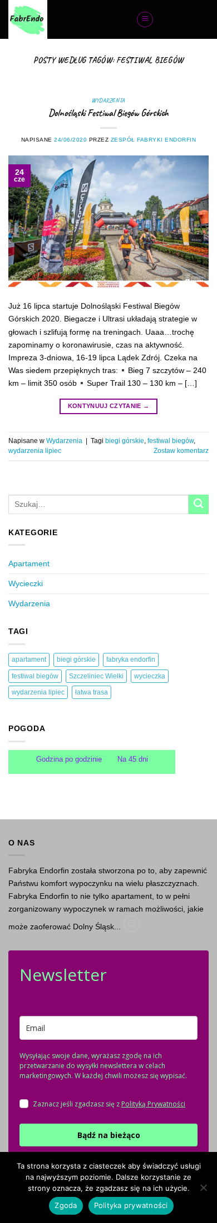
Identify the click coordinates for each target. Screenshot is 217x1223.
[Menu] (145, 20)
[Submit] (199, 505)
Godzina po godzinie (70, 759)
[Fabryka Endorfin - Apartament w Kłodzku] (64, 19)
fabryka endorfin (130, 659)
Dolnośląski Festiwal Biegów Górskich (108, 113)
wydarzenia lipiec (34, 450)
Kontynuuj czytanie (108, 405)
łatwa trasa (91, 692)
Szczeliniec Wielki (96, 676)
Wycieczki (25, 583)
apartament (29, 659)
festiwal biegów (170, 440)
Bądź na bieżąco (108, 1135)
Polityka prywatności (131, 1205)
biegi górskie (124, 440)
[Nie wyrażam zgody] (203, 1191)
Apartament (29, 563)
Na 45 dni (132, 759)
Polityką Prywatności (153, 1104)
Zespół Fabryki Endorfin (153, 140)
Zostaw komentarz (181, 450)
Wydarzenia (108, 100)
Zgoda (66, 1205)
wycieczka (149, 676)
